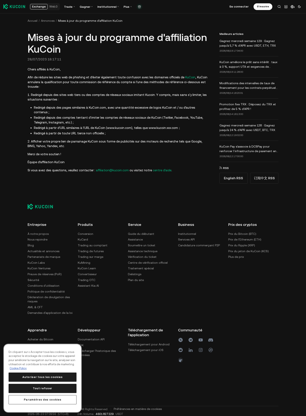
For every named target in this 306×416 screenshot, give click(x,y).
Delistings (134, 274)
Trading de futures (91, 251)
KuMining (84, 262)
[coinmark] (210, 350)
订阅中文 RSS (264, 178)
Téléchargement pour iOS (145, 350)
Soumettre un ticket (141, 245)
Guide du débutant (141, 233)
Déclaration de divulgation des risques (49, 299)
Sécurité (33, 280)
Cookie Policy (18, 368)
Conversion (85, 233)
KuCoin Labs (36, 262)
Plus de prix (236, 256)
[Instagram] (200, 350)
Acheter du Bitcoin (40, 339)
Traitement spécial (141, 268)
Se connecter (239, 6)
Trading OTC (86, 280)
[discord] (210, 340)
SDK (81, 345)
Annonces (48, 20)
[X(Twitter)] (180, 340)
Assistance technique (142, 251)
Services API (186, 239)
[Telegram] (190, 340)
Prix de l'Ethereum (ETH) (244, 239)
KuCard (83, 239)
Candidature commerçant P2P (199, 245)
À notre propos (38, 233)
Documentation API (91, 339)
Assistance (135, 239)
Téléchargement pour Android (149, 344)
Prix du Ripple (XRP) (241, 245)
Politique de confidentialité (46, 291)
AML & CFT (35, 307)
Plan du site (136, 280)
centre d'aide (162, 170)
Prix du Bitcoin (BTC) (242, 233)
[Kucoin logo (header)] (14, 6)
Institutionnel (187, 233)
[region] (42, 378)
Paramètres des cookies (42, 399)
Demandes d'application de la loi (50, 312)
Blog (31, 245)
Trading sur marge (90, 256)
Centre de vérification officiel (148, 262)
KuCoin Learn (87, 268)
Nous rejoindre (37, 239)
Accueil (32, 20)
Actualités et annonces (43, 251)
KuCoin (190, 77)
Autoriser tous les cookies (42, 377)
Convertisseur (87, 274)
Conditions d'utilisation (43, 285)
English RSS (233, 178)
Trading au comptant (92, 245)
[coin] (180, 360)
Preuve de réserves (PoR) (45, 274)
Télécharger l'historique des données (97, 353)
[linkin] (190, 350)
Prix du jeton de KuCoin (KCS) (248, 251)
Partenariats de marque (44, 256)
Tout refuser (42, 388)
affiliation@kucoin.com (112, 170)
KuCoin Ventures (39, 268)
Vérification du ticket (142, 256)
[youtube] (200, 340)
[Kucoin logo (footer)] (42, 206)
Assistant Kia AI (88, 285)
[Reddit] (180, 350)
